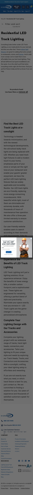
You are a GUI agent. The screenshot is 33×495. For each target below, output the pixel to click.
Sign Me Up (8, 252)
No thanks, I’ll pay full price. (8, 254)
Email (3, 247)
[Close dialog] (31, 238)
